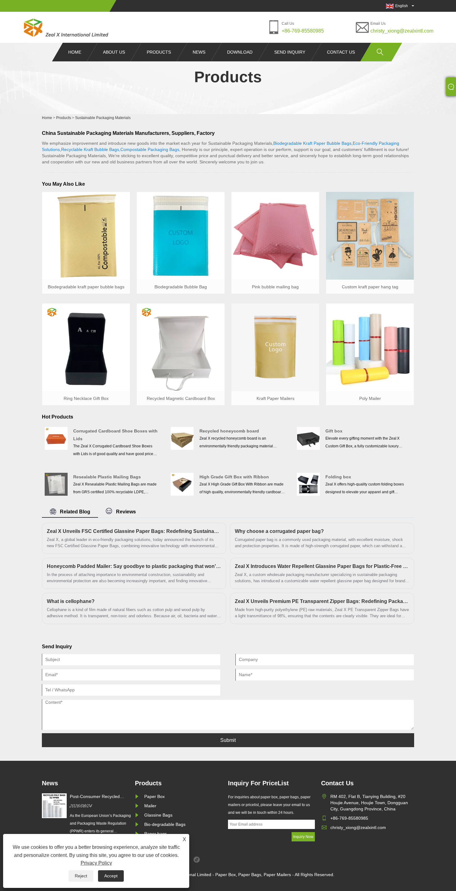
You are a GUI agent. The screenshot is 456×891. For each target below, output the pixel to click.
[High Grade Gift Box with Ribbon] (182, 484)
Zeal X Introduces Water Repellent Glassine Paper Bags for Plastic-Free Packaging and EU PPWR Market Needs (322, 566)
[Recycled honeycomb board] (182, 438)
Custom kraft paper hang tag (370, 286)
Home (74, 52)
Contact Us (341, 52)
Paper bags (155, 833)
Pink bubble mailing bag (275, 286)
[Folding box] (308, 484)
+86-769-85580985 (303, 30)
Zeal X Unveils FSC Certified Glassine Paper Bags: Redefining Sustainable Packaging (134, 531)
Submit (228, 740)
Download (240, 52)
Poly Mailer (370, 398)
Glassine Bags (158, 815)
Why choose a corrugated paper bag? (279, 531)
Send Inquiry (289, 52)
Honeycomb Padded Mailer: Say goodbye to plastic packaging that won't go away (134, 566)
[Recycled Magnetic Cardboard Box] (181, 347)
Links (210, 860)
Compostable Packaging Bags (149, 149)
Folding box (338, 476)
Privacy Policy (96, 863)
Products (159, 52)
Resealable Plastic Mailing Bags (107, 476)
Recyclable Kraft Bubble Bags (90, 149)
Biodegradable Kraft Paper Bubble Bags (312, 143)
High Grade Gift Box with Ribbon (234, 476)
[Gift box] (308, 438)
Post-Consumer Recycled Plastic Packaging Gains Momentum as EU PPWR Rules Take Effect (101, 797)
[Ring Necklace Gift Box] (86, 347)
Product (305, 860)
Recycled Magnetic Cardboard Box (181, 398)
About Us (114, 52)
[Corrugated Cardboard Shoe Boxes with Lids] (56, 438)
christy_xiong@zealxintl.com (401, 30)
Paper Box (154, 796)
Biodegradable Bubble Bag (180, 286)
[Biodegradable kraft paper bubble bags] (86, 235)
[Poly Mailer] (370, 347)
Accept (111, 875)
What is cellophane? (71, 601)
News (199, 52)
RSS (245, 860)
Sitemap (228, 860)
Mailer (150, 805)
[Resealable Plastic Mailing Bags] (56, 484)
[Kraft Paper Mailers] (275, 347)
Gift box (333, 430)
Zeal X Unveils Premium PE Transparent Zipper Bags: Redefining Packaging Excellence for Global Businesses (322, 601)
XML (259, 860)
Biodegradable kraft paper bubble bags (86, 286)
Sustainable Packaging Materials (103, 118)
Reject (81, 875)
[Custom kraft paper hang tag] (370, 235)
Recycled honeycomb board (229, 430)
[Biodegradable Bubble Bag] (181, 235)
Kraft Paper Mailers (275, 398)
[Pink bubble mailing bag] (275, 235)
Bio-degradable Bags (165, 824)
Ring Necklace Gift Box (86, 398)
